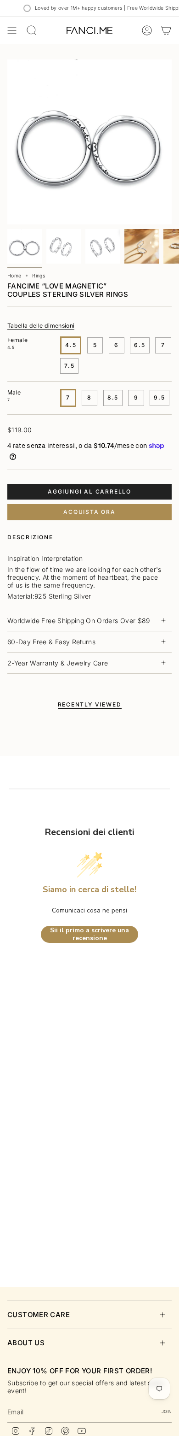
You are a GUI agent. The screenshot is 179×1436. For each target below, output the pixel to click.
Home (14, 276)
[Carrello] (166, 30)
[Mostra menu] (12, 30)
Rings (38, 276)
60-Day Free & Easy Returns (51, 642)
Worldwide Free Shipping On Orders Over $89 (78, 620)
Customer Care (38, 1314)
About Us (26, 1342)
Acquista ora (89, 511)
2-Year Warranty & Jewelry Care (57, 663)
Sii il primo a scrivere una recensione (89, 934)
